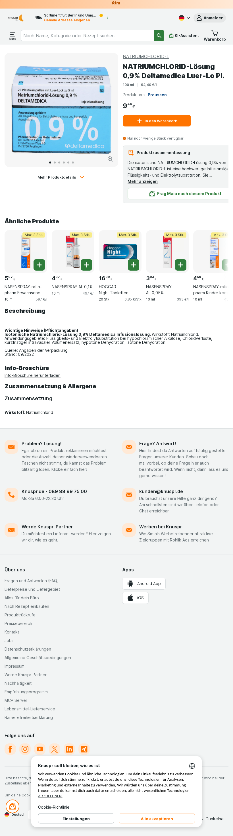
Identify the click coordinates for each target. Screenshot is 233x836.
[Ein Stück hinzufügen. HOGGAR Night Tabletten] (133, 265)
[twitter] (54, 749)
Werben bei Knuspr (160, 527)
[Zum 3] (59, 162)
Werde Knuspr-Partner (47, 527)
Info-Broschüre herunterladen (33, 375)
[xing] (84, 749)
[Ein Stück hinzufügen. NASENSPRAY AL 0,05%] (180, 265)
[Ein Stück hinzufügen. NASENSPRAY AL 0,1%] (86, 265)
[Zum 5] (68, 162)
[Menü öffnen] (12, 35)
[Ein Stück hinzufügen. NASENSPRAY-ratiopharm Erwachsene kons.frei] (39, 265)
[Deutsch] (183, 18)
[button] (210, 18)
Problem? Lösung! (42, 443)
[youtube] (39, 749)
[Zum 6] (73, 162)
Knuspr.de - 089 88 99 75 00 (54, 491)
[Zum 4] (64, 162)
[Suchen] (159, 35)
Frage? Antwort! (157, 443)
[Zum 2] (55, 162)
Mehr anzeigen (143, 181)
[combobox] (87, 35)
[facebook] (10, 749)
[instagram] (25, 749)
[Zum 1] (50, 162)
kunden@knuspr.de (161, 491)
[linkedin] (69, 749)
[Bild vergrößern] (110, 158)
